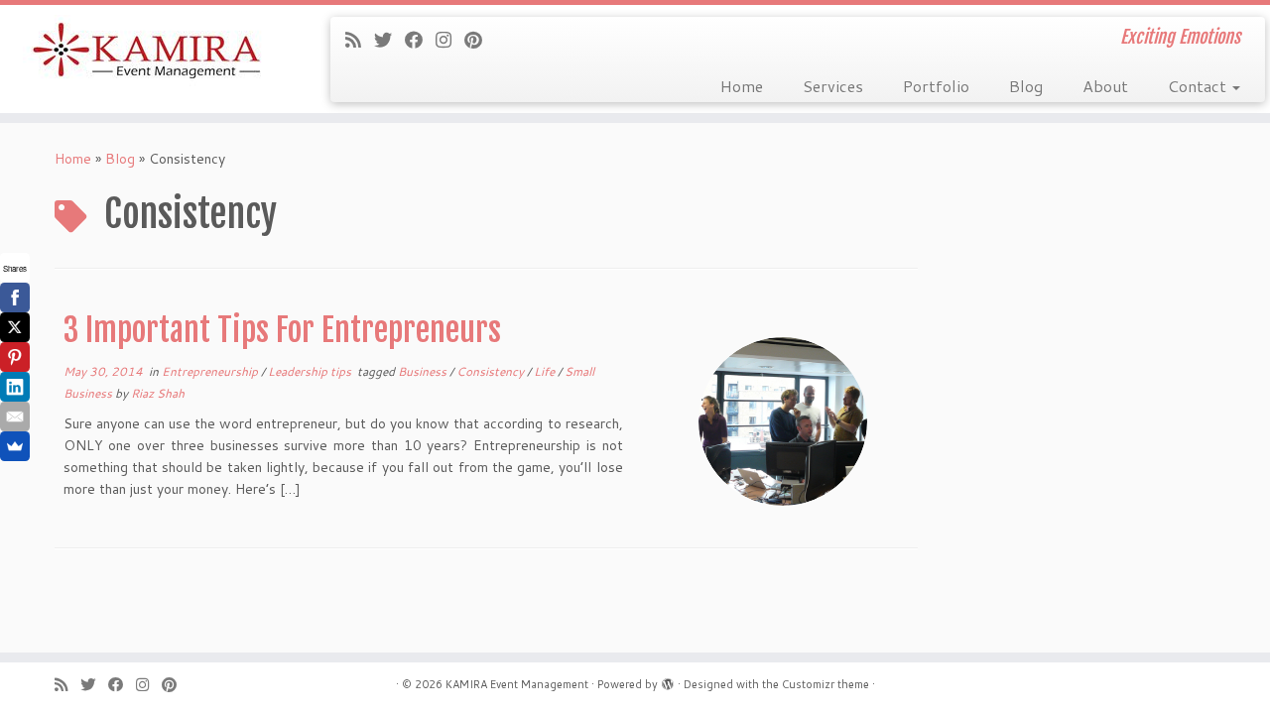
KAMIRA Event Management (516, 684)
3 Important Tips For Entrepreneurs (282, 330)
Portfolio (936, 85)
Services (833, 85)
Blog (1026, 85)
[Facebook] (15, 297)
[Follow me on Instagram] (450, 40)
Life (546, 371)
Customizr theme (825, 684)
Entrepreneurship (211, 371)
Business (423, 371)
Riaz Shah (158, 393)
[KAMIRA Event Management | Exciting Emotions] (146, 52)
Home (741, 85)
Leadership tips (311, 371)
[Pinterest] (15, 357)
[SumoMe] (15, 446)
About (1105, 85)
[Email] (15, 416)
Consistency (491, 371)
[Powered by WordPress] (668, 680)
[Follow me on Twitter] (389, 40)
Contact (1199, 85)
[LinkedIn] (15, 387)
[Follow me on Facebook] (420, 40)
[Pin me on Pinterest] (479, 40)
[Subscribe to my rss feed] (359, 40)
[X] (15, 327)
